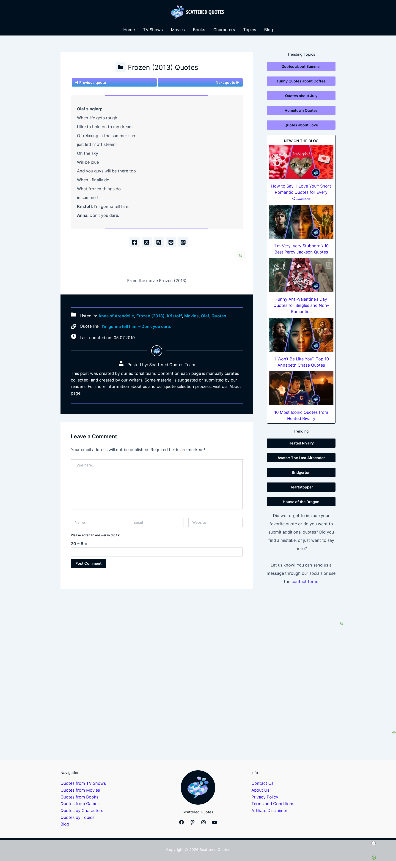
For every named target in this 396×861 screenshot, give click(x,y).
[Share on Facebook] (134, 242)
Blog (268, 29)
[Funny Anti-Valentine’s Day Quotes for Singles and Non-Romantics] (301, 275)
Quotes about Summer (301, 66)
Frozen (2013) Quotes (163, 67)
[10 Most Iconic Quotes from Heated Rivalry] (301, 388)
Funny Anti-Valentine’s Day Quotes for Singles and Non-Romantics (301, 305)
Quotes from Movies (80, 790)
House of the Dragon (301, 501)
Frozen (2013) (150, 315)
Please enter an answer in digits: (95, 535)
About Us (260, 790)
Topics (249, 29)
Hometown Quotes (301, 110)
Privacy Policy (264, 797)
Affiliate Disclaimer (269, 810)
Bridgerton (301, 472)
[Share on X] (147, 242)
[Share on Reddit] (171, 242)
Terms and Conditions (272, 803)
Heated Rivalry (301, 443)
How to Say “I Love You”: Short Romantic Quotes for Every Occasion (301, 192)
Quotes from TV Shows (83, 783)
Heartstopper (301, 487)
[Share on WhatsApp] (183, 242)
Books (199, 29)
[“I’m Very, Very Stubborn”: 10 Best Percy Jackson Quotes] (301, 222)
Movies (178, 29)
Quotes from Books (79, 797)
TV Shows (153, 29)
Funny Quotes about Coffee (301, 81)
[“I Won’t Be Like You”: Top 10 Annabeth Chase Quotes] (301, 335)
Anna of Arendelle (116, 315)
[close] (200, 843)
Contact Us (262, 783)
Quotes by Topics (77, 817)
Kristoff (174, 315)
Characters (224, 29)
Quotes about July (301, 95)
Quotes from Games (79, 803)
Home (129, 29)
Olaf (205, 315)
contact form (304, 581)
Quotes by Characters (81, 810)
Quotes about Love (301, 125)
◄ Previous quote (90, 82)
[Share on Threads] (159, 242)
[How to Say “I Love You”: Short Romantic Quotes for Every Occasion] (301, 162)
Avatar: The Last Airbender (301, 457)
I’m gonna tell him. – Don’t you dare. (136, 326)
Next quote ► (227, 82)
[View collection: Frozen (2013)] (121, 67)
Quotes (219, 315)
